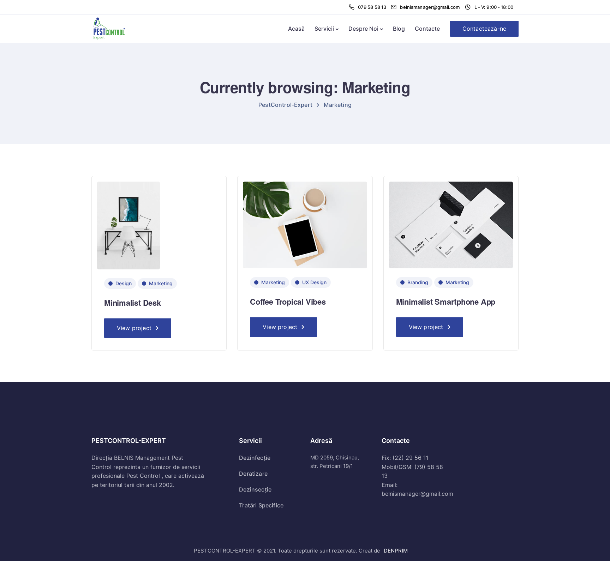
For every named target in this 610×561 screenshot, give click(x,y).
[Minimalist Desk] (128, 225)
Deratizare (253, 473)
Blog (399, 28)
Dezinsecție (255, 489)
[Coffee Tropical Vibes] (305, 224)
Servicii (324, 28)
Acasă (296, 28)
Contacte (427, 28)
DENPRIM (396, 550)
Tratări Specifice (261, 505)
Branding (417, 282)
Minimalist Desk (132, 302)
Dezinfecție (254, 457)
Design (123, 283)
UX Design (314, 282)
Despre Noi (363, 28)
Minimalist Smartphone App (446, 301)
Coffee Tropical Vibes (287, 301)
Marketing (161, 283)
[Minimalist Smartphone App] (451, 224)
